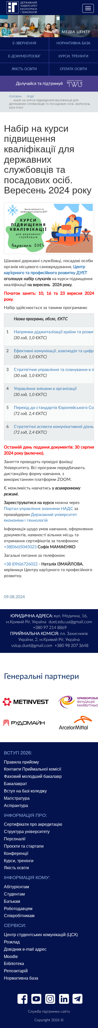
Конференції (16, 853)
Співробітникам (19, 915)
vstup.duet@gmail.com (31, 646)
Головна (15, 96)
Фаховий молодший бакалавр (33, 776)
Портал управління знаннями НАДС (38, 509)
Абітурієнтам (16, 887)
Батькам (12, 901)
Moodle (11, 956)
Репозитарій (16, 971)
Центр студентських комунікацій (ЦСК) (41, 934)
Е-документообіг (24, 56)
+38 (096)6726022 (21, 564)
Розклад (12, 942)
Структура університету (27, 831)
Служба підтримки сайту (49, 1011)
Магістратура (17, 798)
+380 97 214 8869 (50, 628)
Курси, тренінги (18, 860)
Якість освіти (24, 69)
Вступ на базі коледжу (25, 791)
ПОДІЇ (30, 96)
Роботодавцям (18, 908)
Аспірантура (16, 805)
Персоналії (14, 839)
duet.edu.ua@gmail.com (70, 622)
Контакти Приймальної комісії (32, 769)
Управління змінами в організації (45, 389)
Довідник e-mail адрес (25, 949)
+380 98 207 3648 (71, 646)
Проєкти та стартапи (24, 846)
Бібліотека (14, 963)
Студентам (14, 894)
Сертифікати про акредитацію (33, 824)
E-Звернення (24, 43)
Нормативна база (21, 978)
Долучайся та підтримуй (39, 83)
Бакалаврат (15, 783)
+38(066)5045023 (20, 547)
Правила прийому (21, 762)
